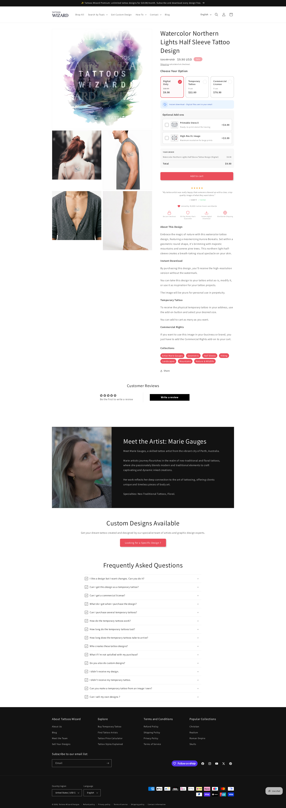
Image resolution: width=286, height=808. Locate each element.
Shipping (164, 64)
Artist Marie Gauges (172, 355)
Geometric (193, 355)
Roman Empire (197, 738)
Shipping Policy (152, 732)
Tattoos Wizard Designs (69, 804)
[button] (97, 14)
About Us (57, 726)
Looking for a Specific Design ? (143, 542)
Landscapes (168, 361)
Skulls (193, 744)
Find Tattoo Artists (108, 732)
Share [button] (167, 370)
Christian (194, 726)
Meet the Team (60, 738)
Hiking (224, 355)
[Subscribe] (107, 763)
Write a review (169, 397)
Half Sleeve (210, 355)
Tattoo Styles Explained (110, 744)
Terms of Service (152, 744)
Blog (54, 732)
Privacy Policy (151, 738)
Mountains (185, 361)
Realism (194, 732)
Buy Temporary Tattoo (109, 726)
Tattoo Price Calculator (110, 738)
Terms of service (121, 804)
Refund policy (89, 804)
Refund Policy (151, 726)
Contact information (157, 804)
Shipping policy (138, 804)
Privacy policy (104, 804)
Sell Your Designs (61, 744)
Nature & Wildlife (205, 361)
